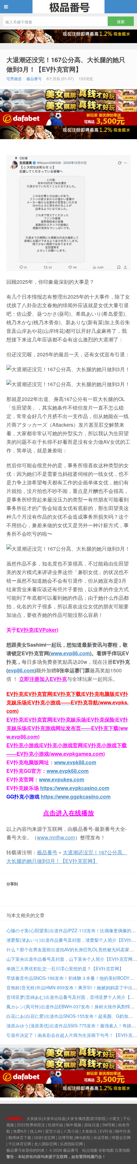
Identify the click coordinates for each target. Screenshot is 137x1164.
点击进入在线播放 (68, 812)
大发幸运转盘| (55, 1118)
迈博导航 (65, 1137)
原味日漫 (91, 1124)
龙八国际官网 (45, 1143)
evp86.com (21, 670)
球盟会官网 (121, 1137)
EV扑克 (106, 1131)
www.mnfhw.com (56, 837)
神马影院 (82, 1137)
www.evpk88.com (75, 762)
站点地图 (89, 1150)
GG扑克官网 (44, 1137)
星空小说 (53, 1131)
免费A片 (20, 1131)
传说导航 (101, 1137)
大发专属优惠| (78, 1118)
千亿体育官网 (19, 1143)
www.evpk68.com (68, 770)
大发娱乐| (34, 1118)
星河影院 (98, 1118)
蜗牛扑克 (123, 1131)
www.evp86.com (70, 653)
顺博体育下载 (19, 1137)
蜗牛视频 (73, 1124)
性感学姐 (55, 1124)
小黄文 (114, 1118)
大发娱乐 (89, 1131)
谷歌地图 (106, 1150)
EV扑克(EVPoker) (37, 629)
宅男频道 (14, 78)
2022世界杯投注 (31, 1124)
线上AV (36, 1131)
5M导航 (108, 1124)
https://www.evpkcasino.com (74, 788)
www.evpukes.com (61, 779)
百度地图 (122, 1150)
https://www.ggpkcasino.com (76, 796)
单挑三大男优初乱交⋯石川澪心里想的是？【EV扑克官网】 (65, 968)
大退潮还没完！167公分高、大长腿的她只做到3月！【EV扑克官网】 (65, 64)
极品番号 (68, 6)
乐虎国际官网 (71, 1143)
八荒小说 (71, 1131)
